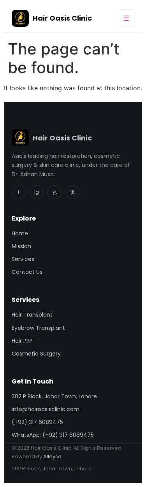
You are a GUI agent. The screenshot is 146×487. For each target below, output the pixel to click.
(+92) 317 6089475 (37, 422)
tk (72, 192)
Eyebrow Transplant (38, 328)
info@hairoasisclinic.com (45, 409)
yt (55, 192)
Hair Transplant (32, 315)
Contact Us (27, 272)
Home (20, 233)
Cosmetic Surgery (36, 353)
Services (23, 259)
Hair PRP (22, 341)
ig (36, 192)
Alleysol (53, 456)
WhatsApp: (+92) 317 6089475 (53, 435)
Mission (21, 246)
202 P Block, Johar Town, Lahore (54, 396)
